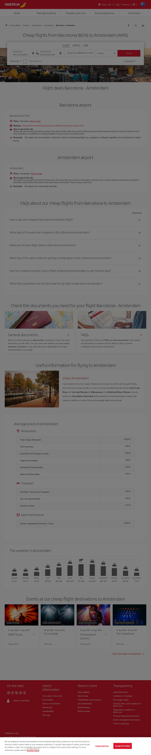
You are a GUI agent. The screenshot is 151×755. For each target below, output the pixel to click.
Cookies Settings (102, 746)
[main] (75, 746)
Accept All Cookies (122, 746)
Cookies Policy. (33, 750)
